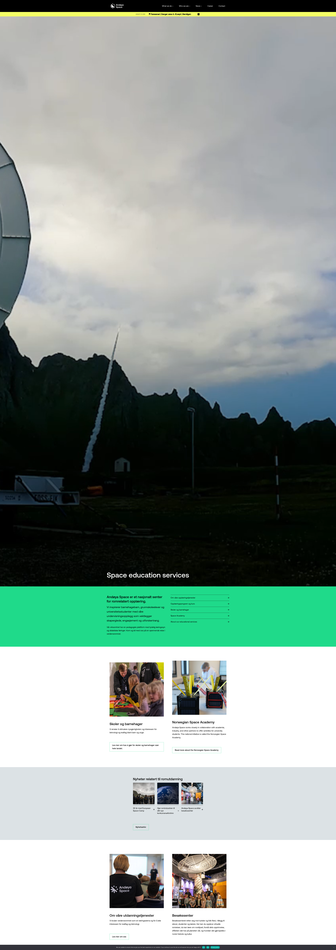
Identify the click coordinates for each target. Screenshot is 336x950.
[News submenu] (201, 5)
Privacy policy (215, 947)
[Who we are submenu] (189, 5)
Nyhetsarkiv (141, 827)
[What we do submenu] (172, 5)
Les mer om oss (119, 937)
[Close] (198, 14)
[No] (334, 947)
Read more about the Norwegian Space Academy (196, 750)
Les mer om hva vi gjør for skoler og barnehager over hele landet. (135, 747)
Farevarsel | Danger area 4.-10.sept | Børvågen (171, 14)
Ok (203, 947)
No (208, 947)
